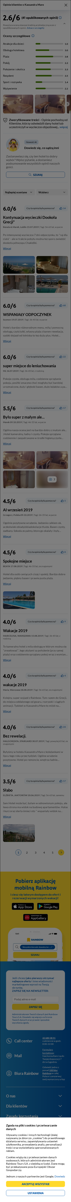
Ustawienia (42, 1193)
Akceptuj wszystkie (37, 1184)
